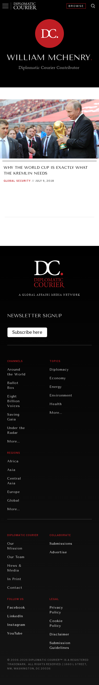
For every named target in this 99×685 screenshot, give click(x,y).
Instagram (16, 625)
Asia (11, 470)
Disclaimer (59, 634)
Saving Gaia (13, 417)
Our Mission (14, 546)
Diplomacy (59, 370)
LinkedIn (15, 616)
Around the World (16, 372)
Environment (61, 395)
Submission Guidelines (60, 645)
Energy (56, 387)
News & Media (14, 568)
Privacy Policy (56, 610)
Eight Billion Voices (13, 401)
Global (9, 180)
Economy (58, 378)
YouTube (15, 633)
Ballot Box (13, 385)
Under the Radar (16, 430)
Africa (13, 461)
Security (23, 180)
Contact (14, 588)
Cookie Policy (56, 623)
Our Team (16, 557)
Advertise (58, 552)
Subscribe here (27, 332)
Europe (13, 492)
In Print (14, 579)
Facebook (16, 608)
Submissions (61, 544)
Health (56, 404)
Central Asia (14, 480)
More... (13, 441)
